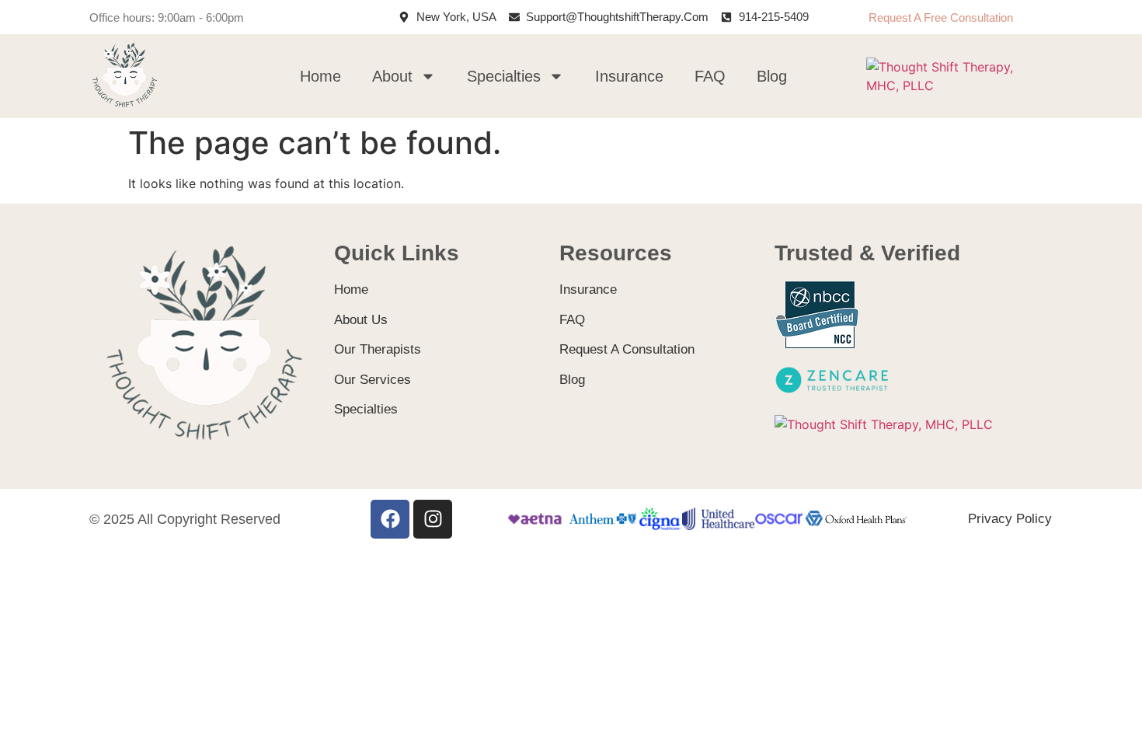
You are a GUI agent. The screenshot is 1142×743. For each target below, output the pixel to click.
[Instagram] (432, 519)
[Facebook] (390, 519)
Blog (772, 76)
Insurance (629, 76)
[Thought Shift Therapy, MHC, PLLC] (956, 85)
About (392, 76)
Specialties (504, 76)
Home (320, 76)
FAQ (710, 76)
